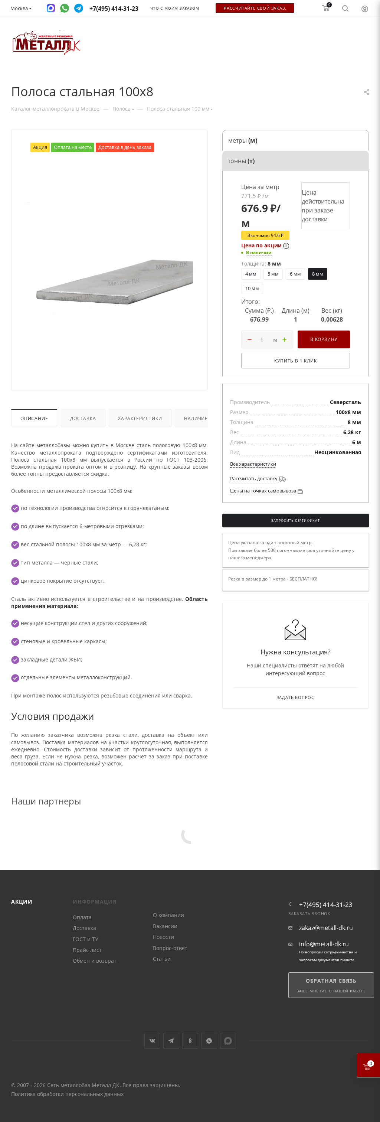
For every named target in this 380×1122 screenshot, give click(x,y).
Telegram (171, 1041)
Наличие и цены (206, 418)
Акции (22, 901)
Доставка (83, 418)
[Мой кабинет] (364, 8)
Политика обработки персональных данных (67, 1093)
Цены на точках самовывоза (263, 490)
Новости (163, 936)
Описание (34, 418)
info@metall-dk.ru (324, 944)
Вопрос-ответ (170, 948)
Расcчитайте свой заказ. (255, 8)
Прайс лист (87, 949)
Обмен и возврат (95, 960)
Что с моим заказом (174, 8)
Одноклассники (190, 1041)
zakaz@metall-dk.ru (326, 928)
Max (228, 1041)
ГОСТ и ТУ (85, 939)
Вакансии (165, 926)
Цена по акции (261, 245)
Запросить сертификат (295, 520)
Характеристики (140, 418)
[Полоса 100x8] (109, 264)
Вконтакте (152, 1041)
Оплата (82, 917)
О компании (168, 914)
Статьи (162, 958)
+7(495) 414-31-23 (326, 904)
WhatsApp (209, 1041)
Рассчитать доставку (254, 478)
